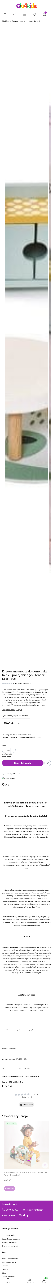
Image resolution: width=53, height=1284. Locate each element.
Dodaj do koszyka (22, 763)
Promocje (6, 1266)
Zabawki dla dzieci (18, 21)
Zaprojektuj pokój (9, 1262)
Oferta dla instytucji (10, 1246)
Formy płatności (8, 1235)
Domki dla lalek (34, 21)
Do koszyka (9, 1188)
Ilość (4, 746)
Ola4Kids (5, 21)
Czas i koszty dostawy (11, 1239)
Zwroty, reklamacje (9, 1242)
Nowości (5, 1269)
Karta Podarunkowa (10, 1258)
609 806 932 (12, 1209)
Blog (4, 1273)
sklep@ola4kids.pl (34, 1209)
